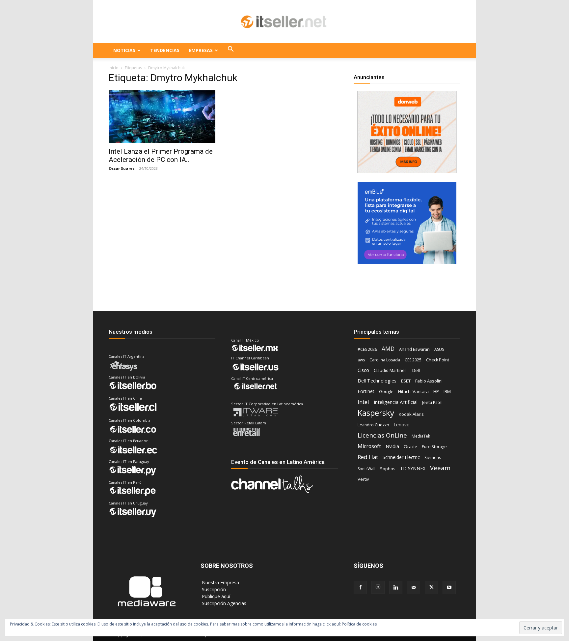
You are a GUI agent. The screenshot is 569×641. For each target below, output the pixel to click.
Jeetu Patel (432, 402)
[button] (231, 50)
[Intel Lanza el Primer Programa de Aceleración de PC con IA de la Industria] (162, 116)
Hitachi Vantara (413, 391)
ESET (406, 381)
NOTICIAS (124, 50)
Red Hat (368, 456)
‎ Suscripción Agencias (223, 603)
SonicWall (366, 469)
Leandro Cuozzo (373, 425)
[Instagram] (378, 587)
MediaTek (421, 436)
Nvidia (392, 446)
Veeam (440, 467)
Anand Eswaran (414, 349)
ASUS (439, 349)
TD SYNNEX (412, 468)
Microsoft (369, 446)
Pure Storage (434, 446)
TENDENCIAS (164, 50)
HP (436, 391)
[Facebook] (360, 587)
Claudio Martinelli (391, 370)
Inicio (114, 68)
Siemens (432, 457)
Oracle (410, 446)
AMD (388, 348)
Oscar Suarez (122, 168)
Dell (416, 370)
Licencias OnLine (382, 435)
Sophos (387, 469)
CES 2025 (413, 360)
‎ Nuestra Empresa (220, 582)
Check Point (437, 360)
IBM (447, 391)
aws (361, 360)
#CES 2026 (367, 349)
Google (386, 391)
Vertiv (363, 479)
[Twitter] (431, 587)
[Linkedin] (395, 587)
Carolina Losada (384, 360)
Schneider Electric (401, 457)
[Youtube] (449, 587)
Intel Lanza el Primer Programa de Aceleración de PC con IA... (161, 155)
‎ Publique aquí (215, 596)
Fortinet (366, 391)
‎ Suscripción (213, 589)
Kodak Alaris (411, 414)
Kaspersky (376, 412)
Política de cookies (359, 624)
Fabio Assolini (429, 381)
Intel (363, 401)
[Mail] (413, 587)
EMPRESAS (201, 50)
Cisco (363, 370)
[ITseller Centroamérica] (284, 22)
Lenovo (402, 424)
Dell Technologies (377, 381)
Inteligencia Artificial (396, 402)
